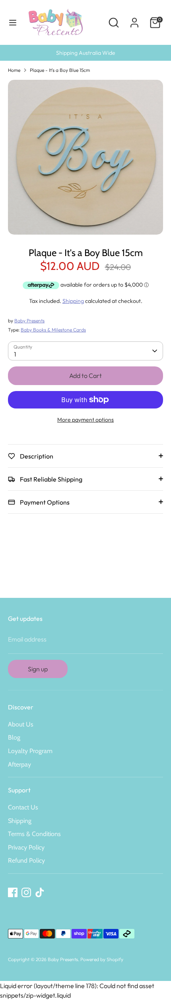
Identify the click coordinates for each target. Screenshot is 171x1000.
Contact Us (23, 807)
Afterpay (19, 764)
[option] (85, 157)
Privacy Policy (26, 847)
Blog (14, 737)
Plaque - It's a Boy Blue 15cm (60, 70)
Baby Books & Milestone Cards (53, 330)
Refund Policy (26, 860)
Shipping (73, 300)
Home (14, 70)
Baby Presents (29, 321)
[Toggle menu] (13, 22)
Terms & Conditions (34, 834)
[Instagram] (26, 892)
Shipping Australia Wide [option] (85, 52)
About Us (20, 724)
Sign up (38, 669)
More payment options (85, 419)
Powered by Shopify (101, 959)
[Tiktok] (40, 892)
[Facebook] (12, 892)
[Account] (134, 19)
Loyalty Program (30, 751)
